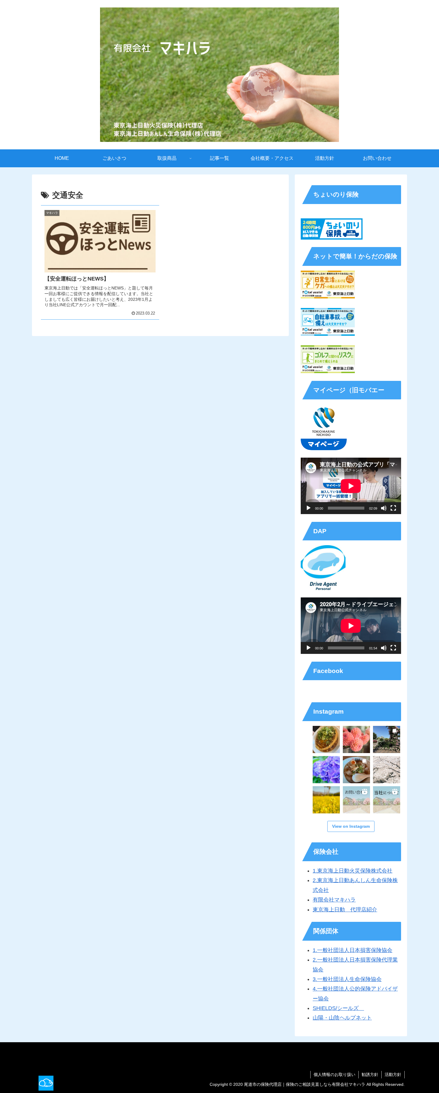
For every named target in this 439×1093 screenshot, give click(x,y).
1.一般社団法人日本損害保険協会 (352, 950)
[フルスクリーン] (393, 508)
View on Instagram (351, 826)
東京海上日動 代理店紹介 (345, 910)
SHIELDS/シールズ (338, 1008)
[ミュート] (384, 508)
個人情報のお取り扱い (334, 1074)
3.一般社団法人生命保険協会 (347, 979)
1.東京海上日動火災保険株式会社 (352, 871)
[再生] (308, 508)
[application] (351, 486)
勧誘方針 (370, 1074)
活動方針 (393, 1074)
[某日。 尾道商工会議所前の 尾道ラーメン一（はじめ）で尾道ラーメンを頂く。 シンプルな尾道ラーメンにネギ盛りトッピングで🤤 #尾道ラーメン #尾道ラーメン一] (326, 739)
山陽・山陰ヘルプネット (342, 1018)
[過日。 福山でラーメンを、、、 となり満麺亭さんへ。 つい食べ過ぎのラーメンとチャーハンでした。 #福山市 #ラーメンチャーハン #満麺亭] (356, 769)
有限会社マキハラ (334, 900)
